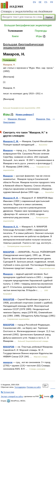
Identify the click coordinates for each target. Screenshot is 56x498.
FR (51, 2)
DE (40, 2)
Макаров (8, 150)
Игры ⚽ (41, 36)
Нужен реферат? (25, 114)
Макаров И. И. (10, 198)
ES (45, 2)
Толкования (15, 31)
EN (34, 2)
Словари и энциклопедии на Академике (26, 11)
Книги (15, 36)
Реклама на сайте (34, 387)
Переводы (41, 31)
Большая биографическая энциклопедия (28, 25)
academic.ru (12, 5)
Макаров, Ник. (43, 119)
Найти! (49, 17)
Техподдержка (20, 387)
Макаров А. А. (10, 226)
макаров (7, 362)
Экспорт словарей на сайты (12, 396)
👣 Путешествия (7, 392)
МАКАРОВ (8, 252)
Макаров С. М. (11, 141)
